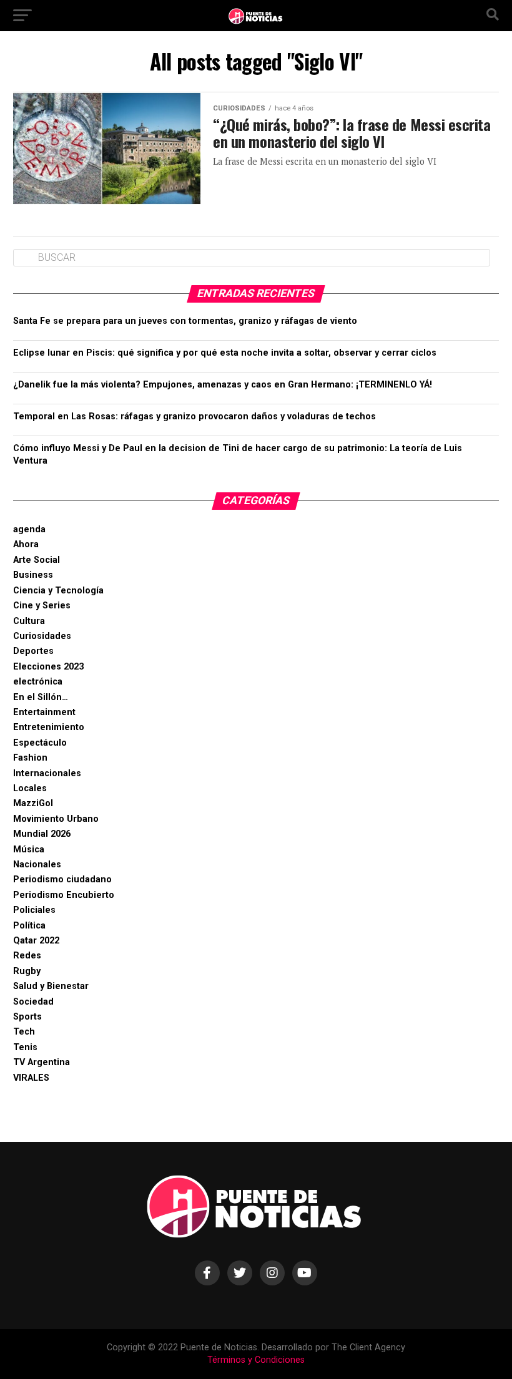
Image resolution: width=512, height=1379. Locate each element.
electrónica (37, 681)
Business (33, 575)
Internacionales (47, 773)
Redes (27, 955)
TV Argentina (41, 1062)
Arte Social (36, 560)
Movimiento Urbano (56, 819)
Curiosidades (42, 636)
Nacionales (37, 864)
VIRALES (31, 1078)
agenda (29, 529)
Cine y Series (42, 605)
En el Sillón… (40, 697)
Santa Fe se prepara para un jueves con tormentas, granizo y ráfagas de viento (185, 321)
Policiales (34, 910)
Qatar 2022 (36, 940)
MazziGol (33, 803)
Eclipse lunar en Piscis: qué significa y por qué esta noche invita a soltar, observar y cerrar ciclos (224, 353)
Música (28, 849)
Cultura (29, 621)
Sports (27, 1016)
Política (29, 925)
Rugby (27, 971)
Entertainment (44, 712)
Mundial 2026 (42, 834)
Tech (24, 1031)
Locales (30, 788)
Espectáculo (40, 743)
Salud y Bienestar (51, 986)
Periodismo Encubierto (63, 895)
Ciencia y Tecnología (58, 590)
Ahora (26, 544)
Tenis (25, 1047)
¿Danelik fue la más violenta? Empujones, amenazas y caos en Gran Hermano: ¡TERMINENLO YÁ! (222, 384)
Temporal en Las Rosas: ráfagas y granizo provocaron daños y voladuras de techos (194, 416)
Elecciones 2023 (48, 666)
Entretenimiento (48, 727)
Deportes (33, 651)
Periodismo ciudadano (62, 879)
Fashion (30, 758)
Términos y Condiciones (256, 1360)
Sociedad (33, 1001)
